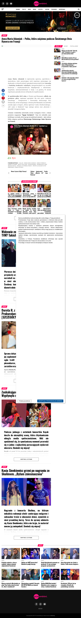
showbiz (18, 9)
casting (47, 9)
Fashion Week (32, 164)
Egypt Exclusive (23, 164)
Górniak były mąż (42, 164)
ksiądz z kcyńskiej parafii (25, 165)
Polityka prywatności (24, 401)
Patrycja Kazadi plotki (39, 165)
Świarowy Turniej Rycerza (16, 167)
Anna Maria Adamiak (30, 163)
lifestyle (40, 9)
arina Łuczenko (13, 164)
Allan (21, 163)
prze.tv (24, 9)
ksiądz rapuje (12, 165)
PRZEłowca (54, 9)
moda (29, 9)
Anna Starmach (41, 163)
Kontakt (40, 608)
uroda (34, 9)
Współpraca (62, 9)
